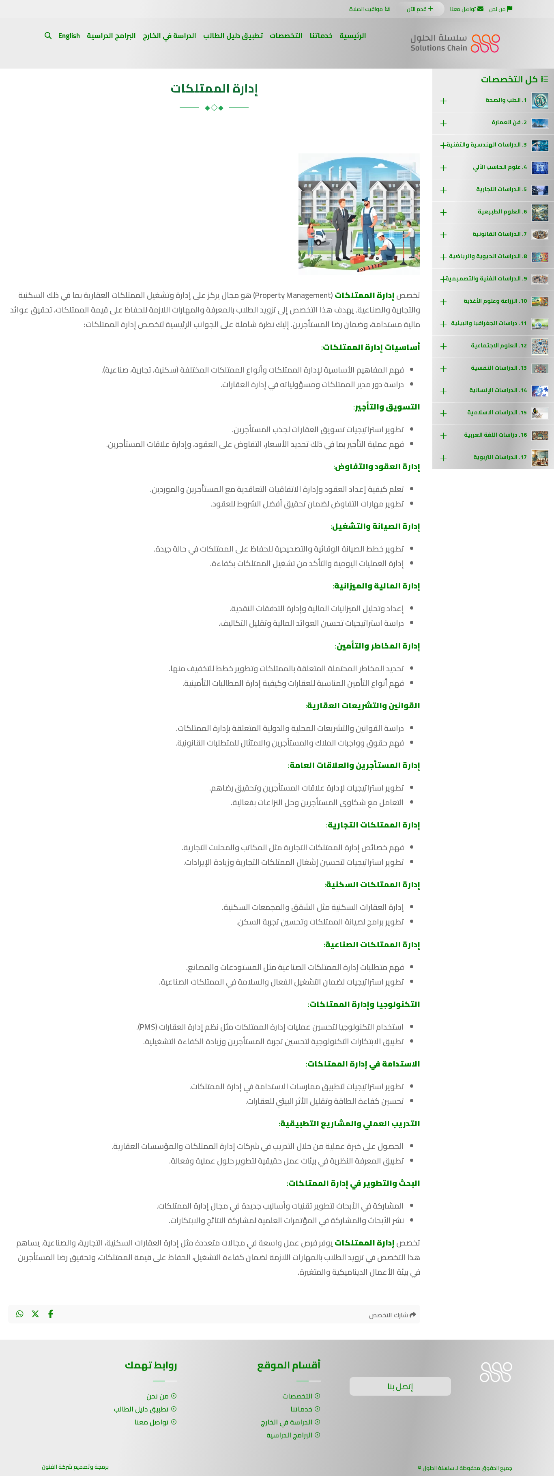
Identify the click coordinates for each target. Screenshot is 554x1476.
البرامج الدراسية (111, 35)
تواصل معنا (463, 9)
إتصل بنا (400, 1386)
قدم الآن (417, 9)
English (69, 35)
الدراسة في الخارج (169, 35)
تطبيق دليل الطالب (233, 35)
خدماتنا (321, 35)
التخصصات (286, 35)
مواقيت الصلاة (366, 9)
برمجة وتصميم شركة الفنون (75, 1466)
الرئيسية (352, 35)
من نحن (497, 9)
